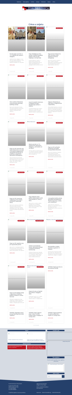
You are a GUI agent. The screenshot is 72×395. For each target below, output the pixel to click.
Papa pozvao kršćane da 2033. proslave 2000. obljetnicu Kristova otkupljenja (54, 56)
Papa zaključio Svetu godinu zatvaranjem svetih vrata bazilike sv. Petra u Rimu (36, 198)
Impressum (39, 392)
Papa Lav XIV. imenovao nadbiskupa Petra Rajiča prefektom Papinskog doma (16, 200)
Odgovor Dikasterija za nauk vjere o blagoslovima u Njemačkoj (55, 103)
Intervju (37, 1)
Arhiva (54, 1)
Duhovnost (43, 1)
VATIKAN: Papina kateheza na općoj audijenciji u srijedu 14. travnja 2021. (55, 314)
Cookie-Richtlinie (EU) (56, 392)
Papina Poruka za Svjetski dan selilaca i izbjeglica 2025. (35, 292)
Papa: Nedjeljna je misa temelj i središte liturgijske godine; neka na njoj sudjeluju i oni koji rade (36, 56)
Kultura (49, 1)
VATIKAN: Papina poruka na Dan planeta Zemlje (55, 267)
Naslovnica (19, 1)
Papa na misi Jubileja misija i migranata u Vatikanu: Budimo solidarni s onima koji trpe (17, 294)
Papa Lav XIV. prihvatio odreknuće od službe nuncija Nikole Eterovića (54, 148)
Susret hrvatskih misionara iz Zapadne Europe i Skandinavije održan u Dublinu (36, 104)
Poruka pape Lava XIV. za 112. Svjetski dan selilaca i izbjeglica (16, 55)
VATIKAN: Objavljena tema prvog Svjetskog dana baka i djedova (17, 314)
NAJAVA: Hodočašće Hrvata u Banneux (15, 339)
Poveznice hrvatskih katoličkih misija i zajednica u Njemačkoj (15, 347)
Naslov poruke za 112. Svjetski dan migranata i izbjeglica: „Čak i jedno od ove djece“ (35, 146)
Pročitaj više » (31, 68)
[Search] (63, 376)
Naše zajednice (26, 1)
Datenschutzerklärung (46, 392)
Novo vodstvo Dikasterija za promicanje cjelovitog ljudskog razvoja (16, 103)
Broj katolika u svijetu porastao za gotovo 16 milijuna (54, 248)
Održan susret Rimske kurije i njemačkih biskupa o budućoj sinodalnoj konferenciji (36, 248)
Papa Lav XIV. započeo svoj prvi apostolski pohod (17, 243)
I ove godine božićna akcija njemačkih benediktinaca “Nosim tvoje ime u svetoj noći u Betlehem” (55, 200)
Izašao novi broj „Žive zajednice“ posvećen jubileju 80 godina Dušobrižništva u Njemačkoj (35, 340)
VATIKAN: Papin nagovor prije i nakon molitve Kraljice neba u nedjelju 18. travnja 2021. (36, 314)
